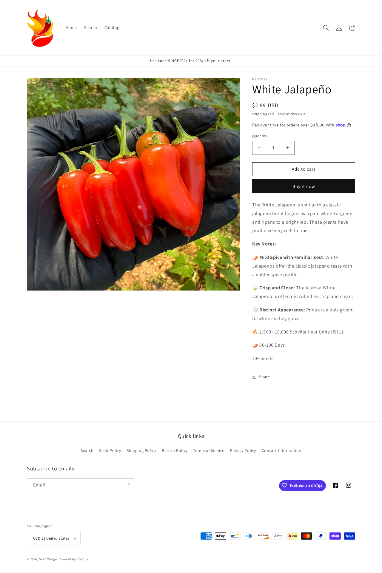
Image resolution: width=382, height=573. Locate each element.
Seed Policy (110, 450)
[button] (325, 27)
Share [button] (264, 376)
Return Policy (175, 450)
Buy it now (303, 186)
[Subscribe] (127, 485)
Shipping (259, 114)
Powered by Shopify (73, 559)
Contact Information (281, 450)
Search (87, 450)
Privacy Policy (243, 450)
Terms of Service (208, 450)
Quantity (259, 135)
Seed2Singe (48, 559)
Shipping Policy (141, 450)
